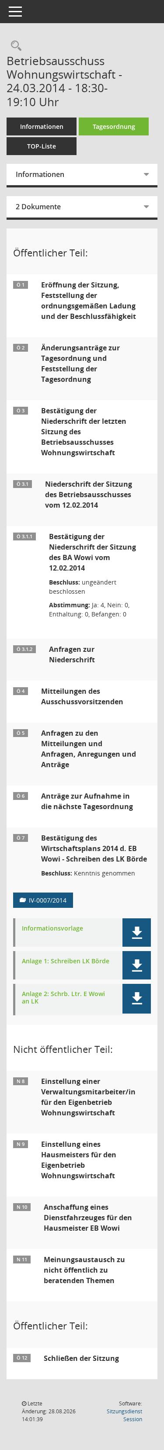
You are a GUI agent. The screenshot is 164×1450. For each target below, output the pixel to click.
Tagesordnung (114, 126)
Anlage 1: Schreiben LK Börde (65, 961)
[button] (136, 932)
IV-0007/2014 (47, 900)
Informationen (41, 126)
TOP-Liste (41, 146)
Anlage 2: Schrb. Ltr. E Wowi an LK (63, 997)
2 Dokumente (38, 206)
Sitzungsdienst (124, 1415)
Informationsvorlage (52, 928)
